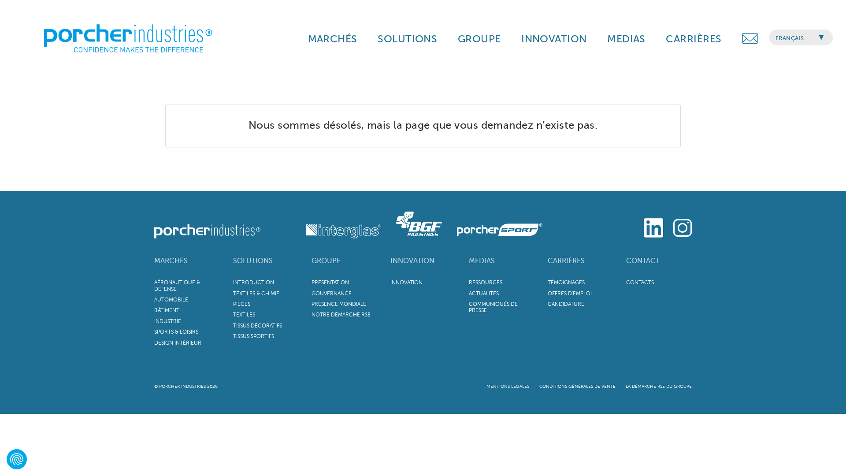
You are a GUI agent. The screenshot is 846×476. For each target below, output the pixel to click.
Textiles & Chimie (256, 293)
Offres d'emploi (570, 293)
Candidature (566, 304)
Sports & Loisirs (176, 332)
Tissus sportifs (253, 336)
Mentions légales (507, 386)
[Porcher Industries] (208, 222)
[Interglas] (322, 222)
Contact (643, 261)
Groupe (326, 261)
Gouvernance (332, 293)
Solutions (253, 261)
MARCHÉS (332, 39)
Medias (482, 261)
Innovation (412, 261)
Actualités (484, 293)
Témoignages (566, 282)
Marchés (171, 261)
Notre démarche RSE (341, 315)
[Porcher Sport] (493, 222)
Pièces (241, 304)
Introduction (253, 282)
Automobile (171, 300)
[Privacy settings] (17, 459)
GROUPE (479, 39)
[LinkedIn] (653, 226)
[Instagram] (682, 226)
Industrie (167, 321)
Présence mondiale (339, 304)
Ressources (485, 282)
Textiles (244, 315)
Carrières (566, 261)
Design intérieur (177, 343)
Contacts (640, 282)
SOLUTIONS (407, 39)
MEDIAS (626, 39)
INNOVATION (554, 39)
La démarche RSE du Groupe (659, 386)
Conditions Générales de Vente (577, 386)
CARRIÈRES (693, 39)
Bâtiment (166, 310)
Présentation (330, 282)
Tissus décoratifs (257, 326)
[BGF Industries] (413, 222)
